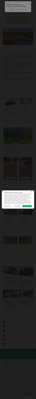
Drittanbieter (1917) (21, 198)
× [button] (32, 191)
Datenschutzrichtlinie (26, 203)
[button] (7, 206)
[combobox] (31, 191)
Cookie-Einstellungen (16, 203)
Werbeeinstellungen (16, 202)
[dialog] (18, 199)
